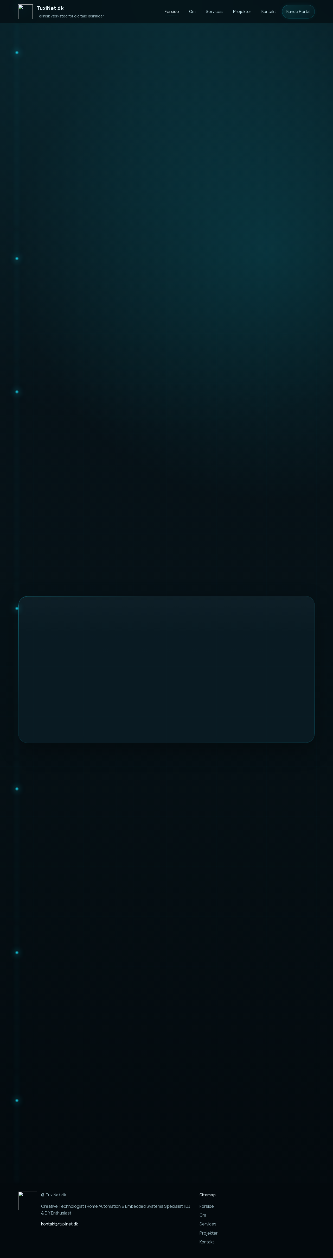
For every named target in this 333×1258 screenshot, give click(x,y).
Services (214, 11)
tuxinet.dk (194, 1149)
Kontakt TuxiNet (40, 179)
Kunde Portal (298, 11)
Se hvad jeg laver (90, 179)
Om (192, 11)
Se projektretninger (288, 1053)
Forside (172, 11)
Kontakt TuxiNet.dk (209, 1119)
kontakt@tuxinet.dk (259, 1119)
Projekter (242, 11)
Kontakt (268, 11)
